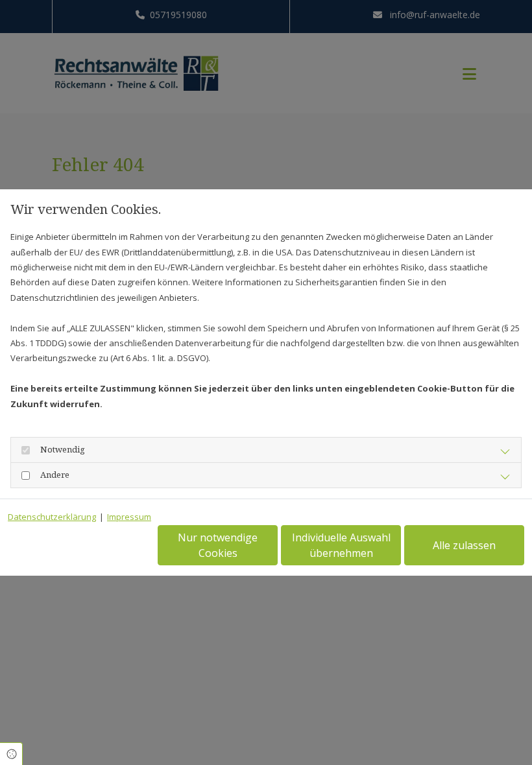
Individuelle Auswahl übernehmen (341, 545)
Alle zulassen (464, 545)
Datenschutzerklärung (52, 517)
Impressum (129, 517)
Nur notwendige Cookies (218, 545)
